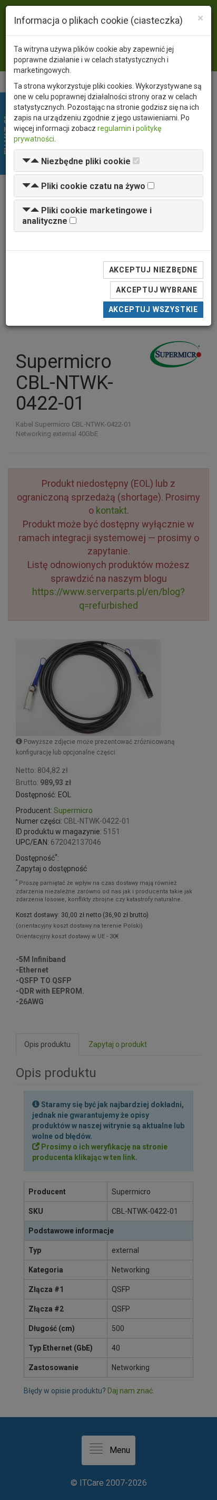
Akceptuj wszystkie (153, 309)
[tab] (108, 161)
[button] (76, 161)
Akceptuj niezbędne (153, 270)
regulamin (114, 128)
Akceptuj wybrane (157, 290)
